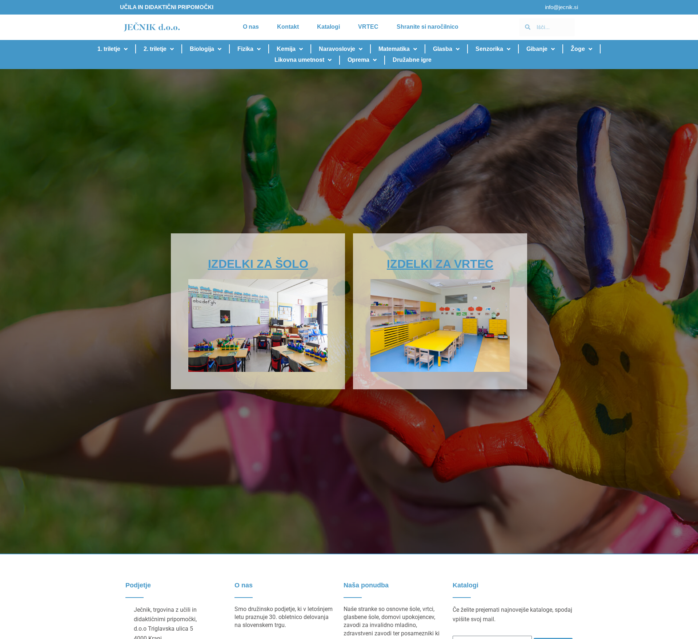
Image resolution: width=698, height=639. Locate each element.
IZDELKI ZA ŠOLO (258, 263)
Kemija (286, 49)
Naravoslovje (337, 49)
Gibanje (536, 49)
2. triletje (155, 49)
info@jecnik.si (561, 7)
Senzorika (489, 49)
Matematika (394, 49)
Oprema (358, 60)
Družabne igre (412, 60)
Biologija (202, 49)
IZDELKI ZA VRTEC (440, 263)
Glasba (442, 49)
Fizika (245, 49)
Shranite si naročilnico (427, 27)
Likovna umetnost (299, 60)
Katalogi (328, 27)
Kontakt (288, 27)
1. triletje (108, 49)
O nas (251, 27)
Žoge (578, 49)
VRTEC (368, 27)
